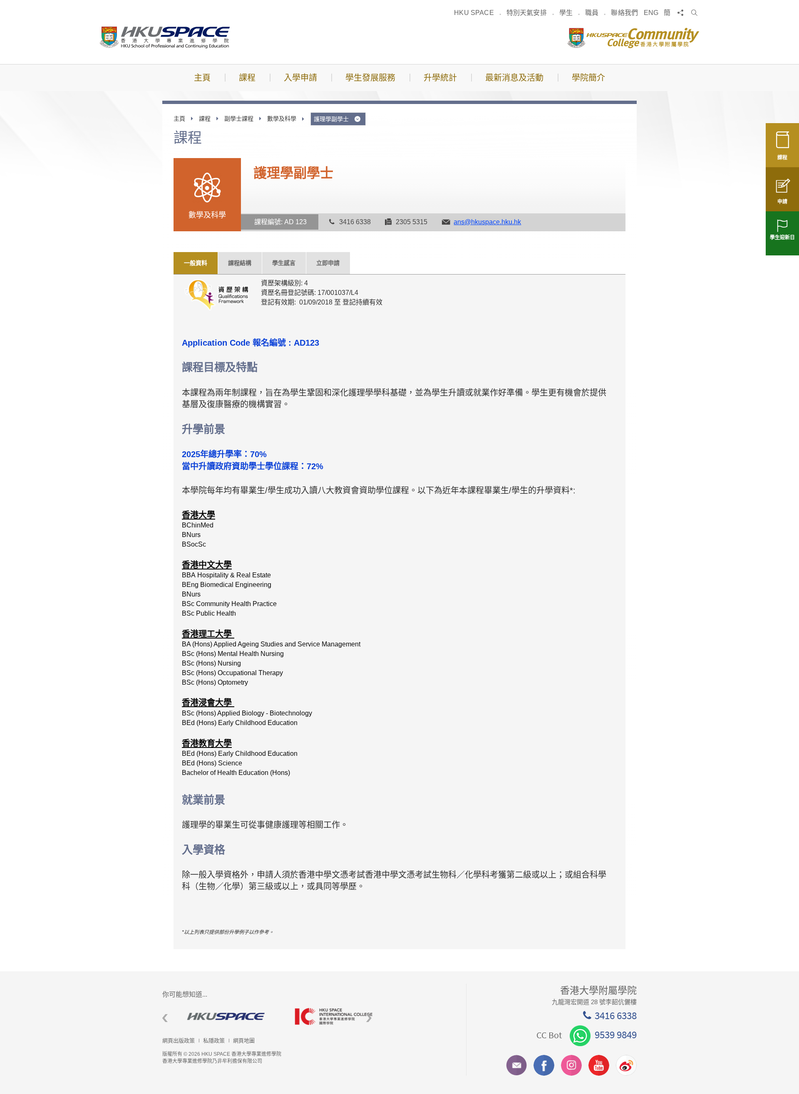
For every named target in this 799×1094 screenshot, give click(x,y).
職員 (591, 12)
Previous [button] (165, 1018)
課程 (782, 158)
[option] (216, 1016)
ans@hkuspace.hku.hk (487, 221)
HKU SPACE (474, 12)
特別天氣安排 (526, 12)
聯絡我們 (624, 12)
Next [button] (369, 1018)
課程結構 (239, 263)
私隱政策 (214, 1040)
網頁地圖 (244, 1040)
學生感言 (283, 263)
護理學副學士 (332, 119)
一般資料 (195, 263)
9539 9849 (616, 1034)
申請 (782, 202)
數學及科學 (281, 118)
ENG (651, 12)
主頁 (179, 118)
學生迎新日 (782, 237)
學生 (566, 12)
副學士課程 (238, 118)
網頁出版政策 (178, 1040)
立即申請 (328, 263)
